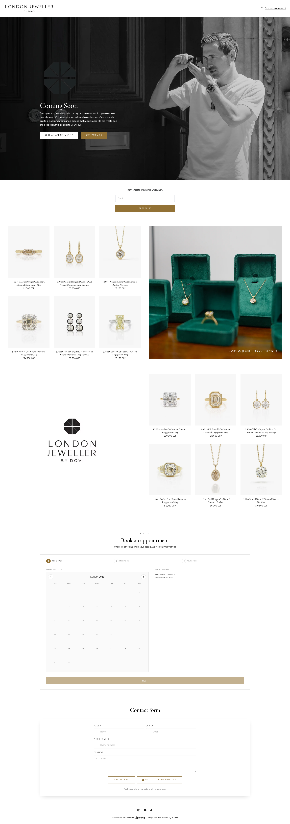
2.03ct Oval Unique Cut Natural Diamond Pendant (215, 501)
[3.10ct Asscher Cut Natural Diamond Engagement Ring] (170, 469)
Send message (121, 780)
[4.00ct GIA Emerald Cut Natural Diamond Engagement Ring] (215, 399)
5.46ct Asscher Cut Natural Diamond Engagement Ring (28, 353)
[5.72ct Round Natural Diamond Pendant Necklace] (261, 469)
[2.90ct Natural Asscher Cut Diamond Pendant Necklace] (120, 252)
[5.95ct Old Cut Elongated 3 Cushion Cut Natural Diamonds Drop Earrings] (74, 322)
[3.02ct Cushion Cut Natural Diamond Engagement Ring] (120, 322)
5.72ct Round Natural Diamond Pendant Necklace (261, 501)
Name (97, 725)
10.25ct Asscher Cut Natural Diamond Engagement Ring (170, 431)
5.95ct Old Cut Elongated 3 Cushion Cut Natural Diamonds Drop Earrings (74, 353)
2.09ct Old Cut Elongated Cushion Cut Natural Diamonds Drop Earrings (74, 283)
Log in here (173, 817)
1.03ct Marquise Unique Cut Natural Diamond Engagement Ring (28, 283)
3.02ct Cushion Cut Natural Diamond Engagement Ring (120, 353)
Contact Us (93, 135)
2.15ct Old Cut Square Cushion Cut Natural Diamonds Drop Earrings (261, 431)
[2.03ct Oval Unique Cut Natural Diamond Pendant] (215, 469)
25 (83, 648)
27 (111, 648)
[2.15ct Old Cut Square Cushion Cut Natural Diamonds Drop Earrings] (261, 399)
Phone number (101, 739)
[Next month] (143, 576)
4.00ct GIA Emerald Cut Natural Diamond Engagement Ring (215, 431)
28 (125, 648)
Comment (98, 752)
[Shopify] (140, 817)
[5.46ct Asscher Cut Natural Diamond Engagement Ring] (29, 322)
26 (97, 648)
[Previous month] (50, 576)
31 (69, 662)
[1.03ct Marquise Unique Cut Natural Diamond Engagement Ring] (29, 252)
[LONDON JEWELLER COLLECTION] (215, 292)
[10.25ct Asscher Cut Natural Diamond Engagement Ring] (170, 399)
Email (149, 725)
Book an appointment (58, 135)
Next (145, 681)
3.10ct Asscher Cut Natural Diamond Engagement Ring (169, 501)
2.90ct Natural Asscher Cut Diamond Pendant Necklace (120, 283)
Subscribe (145, 208)
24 (69, 648)
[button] (273, 8)
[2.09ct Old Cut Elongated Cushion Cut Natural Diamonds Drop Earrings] (74, 252)
